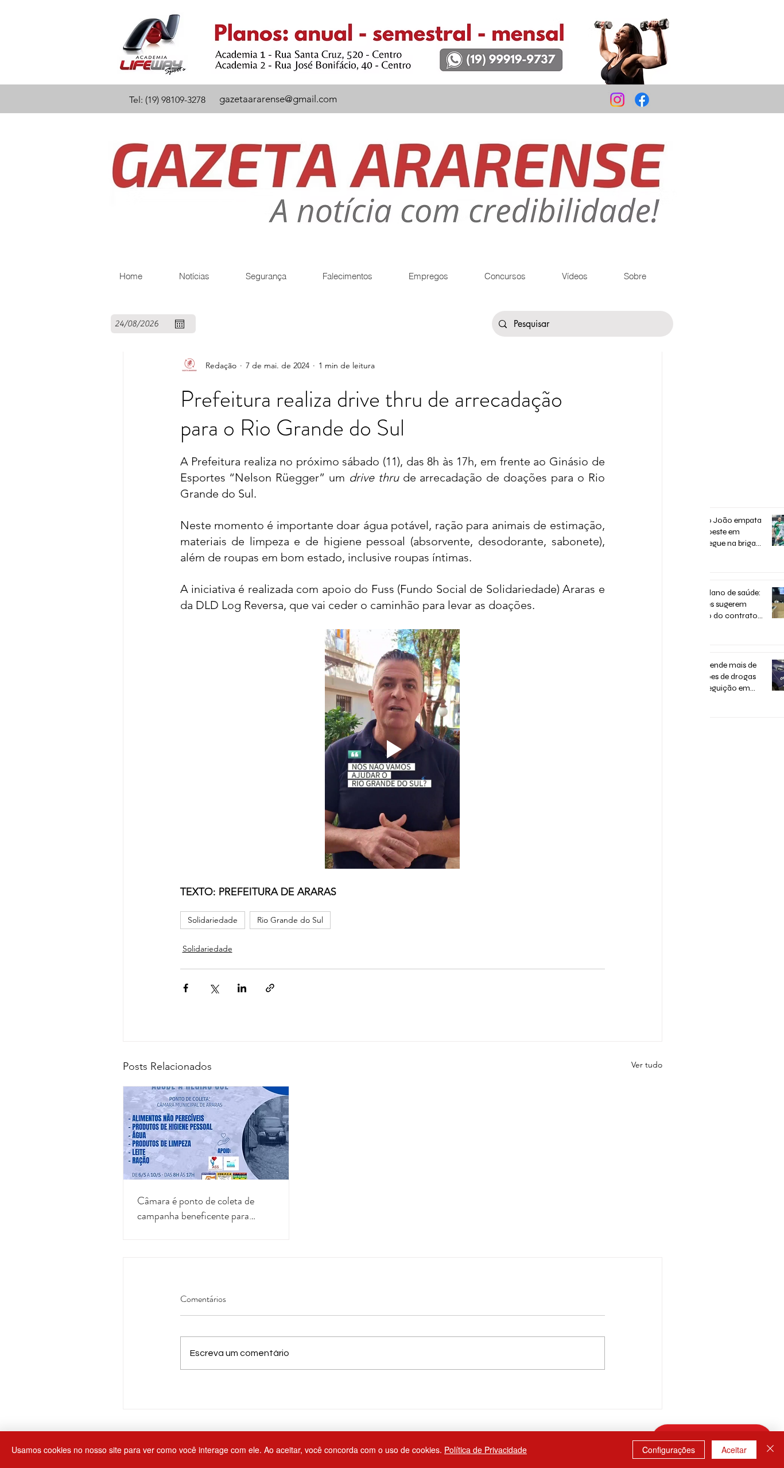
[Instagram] (617, 99)
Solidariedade (213, 920)
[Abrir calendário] (179, 324)
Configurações (668, 1449)
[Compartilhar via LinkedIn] (241, 987)
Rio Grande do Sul (290, 920)
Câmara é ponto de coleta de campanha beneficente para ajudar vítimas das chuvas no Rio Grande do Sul (203, 1208)
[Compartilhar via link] (270, 987)
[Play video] (392, 748)
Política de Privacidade (485, 1449)
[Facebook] (641, 99)
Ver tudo (646, 1064)
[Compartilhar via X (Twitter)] (213, 987)
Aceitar (734, 1449)
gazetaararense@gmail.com (278, 99)
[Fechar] (770, 1449)
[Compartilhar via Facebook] (185, 987)
